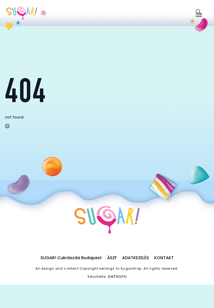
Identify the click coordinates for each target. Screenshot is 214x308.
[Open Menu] (199, 15)
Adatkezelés (135, 257)
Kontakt (164, 257)
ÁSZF (112, 257)
